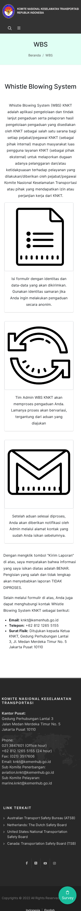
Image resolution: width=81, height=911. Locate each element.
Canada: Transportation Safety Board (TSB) (41, 843)
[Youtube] (45, 863)
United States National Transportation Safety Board (37, 834)
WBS (49, 55)
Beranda (34, 55)
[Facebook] (26, 863)
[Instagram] (54, 863)
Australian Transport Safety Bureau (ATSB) (41, 818)
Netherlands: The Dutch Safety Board (37, 825)
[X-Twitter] (36, 863)
